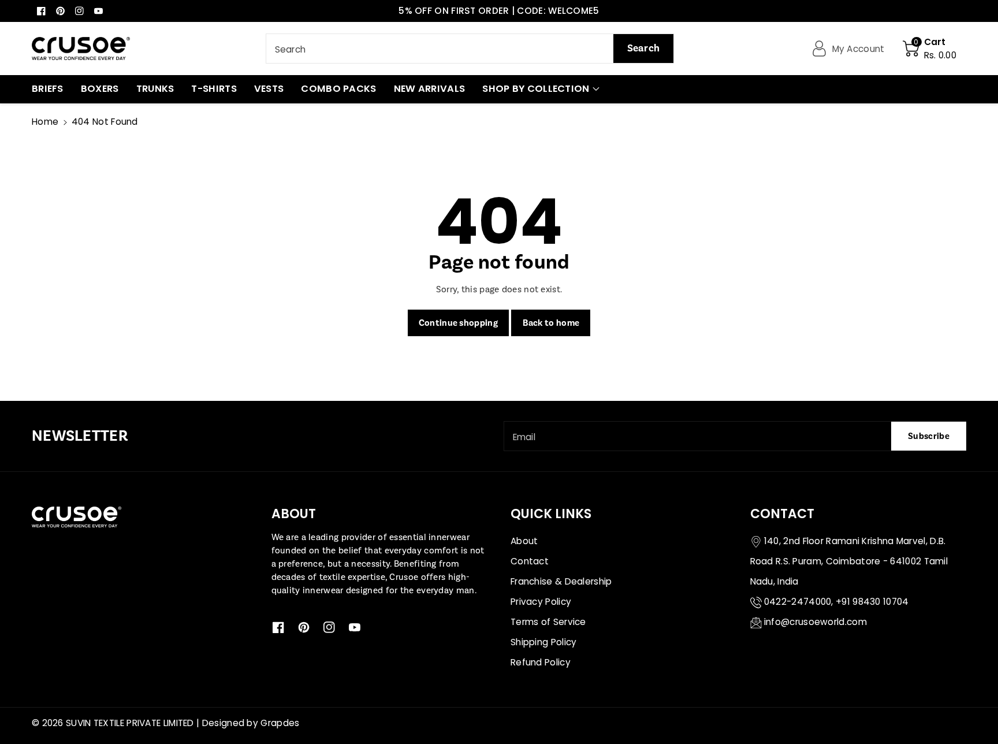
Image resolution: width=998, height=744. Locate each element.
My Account (858, 49)
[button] (929, 48)
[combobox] (470, 48)
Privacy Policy (541, 602)
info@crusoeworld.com (815, 622)
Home (45, 122)
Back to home (551, 323)
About (524, 541)
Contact (530, 561)
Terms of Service (548, 622)
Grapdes (279, 723)
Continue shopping (458, 323)
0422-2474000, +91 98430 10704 (836, 602)
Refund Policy (541, 662)
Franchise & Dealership (561, 581)
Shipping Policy (544, 642)
